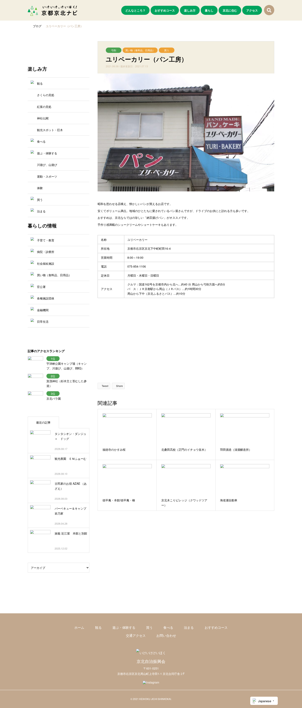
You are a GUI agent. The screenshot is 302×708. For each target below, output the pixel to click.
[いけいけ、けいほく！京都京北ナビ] (52, 10)
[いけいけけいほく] (151, 652)
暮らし (209, 10)
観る (98, 627)
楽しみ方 (190, 10)
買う (166, 50)
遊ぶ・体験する (123, 627)
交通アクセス (136, 635)
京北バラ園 (53, 398)
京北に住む (230, 10)
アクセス (252, 10)
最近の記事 (43, 422)
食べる (168, 627)
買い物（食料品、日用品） (140, 50)
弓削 (113, 50)
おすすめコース (165, 10)
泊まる (189, 627)
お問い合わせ (166, 635)
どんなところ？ (135, 10)
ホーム (79, 627)
